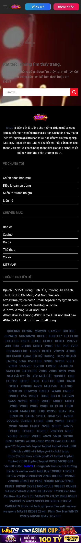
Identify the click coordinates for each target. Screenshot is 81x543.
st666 (37, 456)
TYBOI (58, 491)
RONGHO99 (34, 476)
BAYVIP (47, 491)
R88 (65, 346)
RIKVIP (21, 486)
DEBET (48, 341)
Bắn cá (8, 227)
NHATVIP (50, 386)
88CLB (55, 396)
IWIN (62, 371)
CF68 (39, 481)
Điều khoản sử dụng (17, 185)
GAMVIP (54, 331)
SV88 (45, 426)
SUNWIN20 (27, 336)
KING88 (26, 386)
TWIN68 (69, 476)
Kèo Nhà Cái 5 (19, 496)
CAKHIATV (12, 506)
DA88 (35, 381)
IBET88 (57, 476)
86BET (72, 496)
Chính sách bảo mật (17, 178)
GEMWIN (30, 391)
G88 (70, 461)
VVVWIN (12, 421)
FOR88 (13, 411)
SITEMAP (9, 265)
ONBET (44, 391)
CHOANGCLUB (16, 351)
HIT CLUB (71, 336)
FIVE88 (39, 366)
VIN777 (72, 341)
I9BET (25, 341)
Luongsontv (42, 466)
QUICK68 (13, 331)
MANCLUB (27, 411)
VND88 (9, 466)
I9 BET (36, 341)
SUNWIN (11, 336)
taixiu (65, 451)
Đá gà (7, 242)
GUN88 (71, 486)
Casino (8, 234)
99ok (65, 446)
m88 (73, 446)
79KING (26, 421)
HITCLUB (12, 341)
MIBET (37, 346)
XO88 (13, 426)
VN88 (48, 346)
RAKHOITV (17, 501)
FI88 (71, 376)
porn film (52, 506)
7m (32, 496)
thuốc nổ (27, 506)
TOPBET (14, 431)
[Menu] (5, 7)
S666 (12, 401)
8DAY (62, 411)
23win (42, 511)
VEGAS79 (42, 496)
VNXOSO (57, 431)
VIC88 (22, 461)
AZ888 (68, 416)
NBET (69, 431)
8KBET (24, 381)
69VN (38, 386)
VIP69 (21, 491)
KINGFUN (15, 391)
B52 (71, 411)
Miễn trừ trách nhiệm (17, 193)
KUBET (42, 336)
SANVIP (11, 491)
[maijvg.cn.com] (16, 6)
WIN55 (51, 411)
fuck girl (39, 506)
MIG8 (63, 496)
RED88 (26, 346)
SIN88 (48, 361)
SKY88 (59, 361)
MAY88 (22, 511)
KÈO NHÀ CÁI (42, 376)
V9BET (33, 396)
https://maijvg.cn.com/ (19, 300)
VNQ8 (21, 476)
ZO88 (43, 371)
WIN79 (24, 516)
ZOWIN (59, 351)
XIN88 (70, 381)
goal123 (11, 446)
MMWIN (40, 331)
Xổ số (7, 257)
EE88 (41, 411)
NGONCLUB (45, 486)
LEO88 (38, 421)
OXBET (13, 386)
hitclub (16, 451)
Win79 (49, 441)
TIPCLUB (47, 381)
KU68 (18, 466)
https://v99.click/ (49, 451)
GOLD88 (68, 331)
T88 (57, 346)
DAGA (29, 416)
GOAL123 (54, 416)
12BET (40, 416)
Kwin (58, 441)
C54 (24, 396)
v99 (33, 451)
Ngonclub (24, 446)
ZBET (70, 361)
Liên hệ (8, 200)
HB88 (44, 396)
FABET (35, 426)
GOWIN (27, 331)
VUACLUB (34, 491)
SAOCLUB (66, 366)
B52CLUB (34, 361)
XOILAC (56, 501)
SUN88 (49, 481)
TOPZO (34, 351)
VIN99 (47, 476)
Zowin (40, 441)
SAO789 (68, 396)
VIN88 (12, 366)
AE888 (70, 351)
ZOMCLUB (26, 481)
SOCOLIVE (42, 501)
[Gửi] (74, 92)
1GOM (66, 501)
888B (60, 381)
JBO (8, 346)
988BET (59, 486)
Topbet (69, 456)
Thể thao (9, 250)
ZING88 (13, 481)
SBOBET (60, 376)
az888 (30, 441)
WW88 (56, 391)
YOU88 (12, 436)
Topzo (9, 127)
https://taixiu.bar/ (20, 456)
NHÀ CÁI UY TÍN (18, 376)
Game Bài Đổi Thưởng (38, 356)
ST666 (11, 476)
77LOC (54, 496)
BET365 (11, 381)
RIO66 (59, 481)
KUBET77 (55, 336)
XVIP (74, 346)
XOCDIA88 (13, 356)
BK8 (16, 346)
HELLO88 (66, 386)
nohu (22, 361)
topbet (36, 446)
